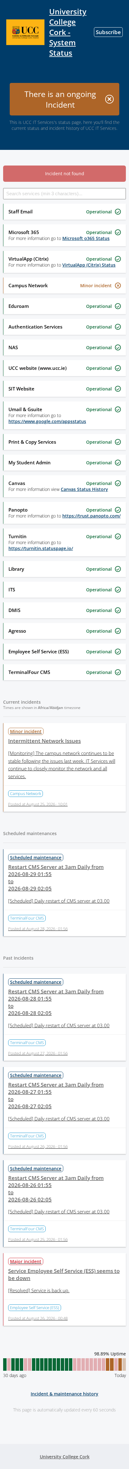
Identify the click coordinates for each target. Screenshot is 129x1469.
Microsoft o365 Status (86, 238)
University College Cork (65, 1457)
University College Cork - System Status (67, 32)
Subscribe (108, 32)
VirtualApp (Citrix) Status (89, 265)
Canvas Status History (84, 489)
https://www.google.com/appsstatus (47, 421)
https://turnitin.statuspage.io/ (40, 548)
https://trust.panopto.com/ (91, 516)
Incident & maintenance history (64, 1394)
